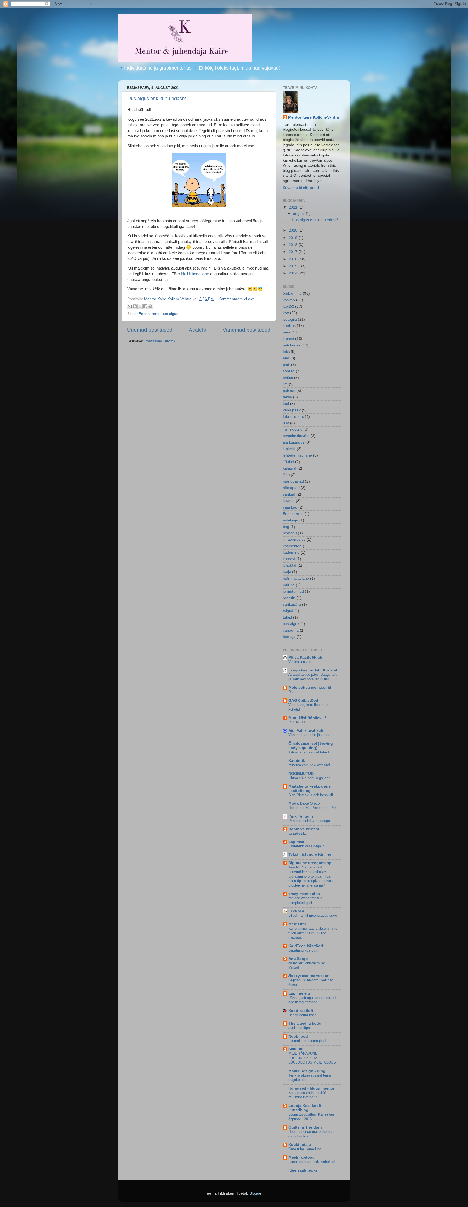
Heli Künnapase (195, 274)
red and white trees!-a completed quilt (305, 900)
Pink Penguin (300, 816)
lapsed (288, 339)
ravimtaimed (293, 591)
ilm (285, 384)
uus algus (170, 314)
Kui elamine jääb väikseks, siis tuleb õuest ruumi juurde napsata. (312, 932)
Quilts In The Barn (305, 1127)
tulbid (287, 617)
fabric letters (293, 417)
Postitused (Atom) (159, 341)
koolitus (289, 326)
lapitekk (289, 449)
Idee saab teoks (303, 1170)
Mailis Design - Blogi (307, 1071)
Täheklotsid (293, 429)
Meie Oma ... (299, 924)
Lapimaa (296, 842)
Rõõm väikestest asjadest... (303, 831)
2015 (293, 266)
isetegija (290, 319)
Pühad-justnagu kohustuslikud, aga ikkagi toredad (312, 1000)
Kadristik (296, 761)
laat (286, 423)
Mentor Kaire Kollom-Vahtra (313, 117)
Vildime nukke (299, 662)
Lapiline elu (299, 993)
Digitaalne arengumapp (310, 863)
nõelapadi (291, 488)
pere (287, 332)
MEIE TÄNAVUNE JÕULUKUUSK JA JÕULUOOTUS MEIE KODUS (312, 1057)
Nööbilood (298, 1036)
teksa (287, 397)
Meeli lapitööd (301, 1157)
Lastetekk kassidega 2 (306, 846)
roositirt (289, 598)
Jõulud (288, 462)
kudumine (291, 552)
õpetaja (289, 637)
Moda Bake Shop (304, 803)
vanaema (291, 630)
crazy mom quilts (304, 894)
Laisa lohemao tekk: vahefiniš (311, 1162)
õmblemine (292, 293)
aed (286, 358)
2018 (293, 245)
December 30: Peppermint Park (313, 808)
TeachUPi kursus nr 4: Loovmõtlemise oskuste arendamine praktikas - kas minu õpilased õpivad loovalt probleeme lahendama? (310, 876)
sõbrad (289, 371)
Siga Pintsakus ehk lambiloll (310, 795)
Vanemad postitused (247, 330)
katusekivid (292, 546)
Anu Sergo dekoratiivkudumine (306, 961)
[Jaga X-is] (140, 306)
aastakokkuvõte (296, 436)
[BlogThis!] (135, 306)
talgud (288, 611)
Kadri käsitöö (300, 1011)
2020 (293, 230)
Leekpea (296, 911)
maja (287, 572)
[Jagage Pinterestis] (150, 306)
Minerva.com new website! (309, 765)
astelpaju (290, 520)
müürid (289, 585)
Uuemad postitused (150, 330)
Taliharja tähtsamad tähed (308, 752)
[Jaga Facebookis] (145, 306)
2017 (293, 252)
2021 (293, 207)
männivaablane (296, 578)
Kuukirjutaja (299, 1145)
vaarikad (290, 507)
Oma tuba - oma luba (304, 1149)
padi (286, 365)
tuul (286, 404)
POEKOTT (297, 722)
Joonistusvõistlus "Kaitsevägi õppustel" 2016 (311, 1116)
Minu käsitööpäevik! (307, 718)
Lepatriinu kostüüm (303, 950)
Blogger (255, 1193)
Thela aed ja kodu (304, 1023)
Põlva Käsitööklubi (305, 657)
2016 (293, 259)
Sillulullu (296, 1049)
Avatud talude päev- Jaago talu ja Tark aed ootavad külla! (312, 677)
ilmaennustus (294, 539)
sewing (289, 501)
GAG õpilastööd (303, 700)
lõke (286, 475)
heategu (290, 533)
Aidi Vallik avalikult (305, 731)
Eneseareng (149, 314)
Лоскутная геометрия (308, 976)
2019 (293, 238)
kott (286, 313)
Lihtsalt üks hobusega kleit (309, 778)
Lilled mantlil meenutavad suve (312, 915)
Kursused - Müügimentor (311, 1088)
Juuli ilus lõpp (299, 1028)
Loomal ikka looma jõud (307, 1041)
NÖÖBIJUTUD (301, 774)
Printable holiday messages (310, 821)
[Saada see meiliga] (129, 306)
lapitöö (288, 306)
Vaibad (293, 967)
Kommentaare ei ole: (236, 299)
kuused (289, 559)
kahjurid (289, 468)
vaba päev (292, 410)
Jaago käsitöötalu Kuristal (312, 670)
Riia (291, 692)
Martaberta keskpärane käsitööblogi (309, 788)
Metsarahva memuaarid (309, 688)
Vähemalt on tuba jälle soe (309, 735)
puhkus (289, 391)
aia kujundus (293, 442)
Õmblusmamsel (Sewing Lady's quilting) (310, 746)
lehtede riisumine (297, 455)
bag (286, 527)
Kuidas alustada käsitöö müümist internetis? (307, 1095)
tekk (286, 352)
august (299, 214)
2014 (293, 273)
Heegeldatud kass (302, 1015)
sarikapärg (292, 604)
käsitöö (289, 300)
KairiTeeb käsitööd (305, 946)
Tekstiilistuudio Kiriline (309, 854)
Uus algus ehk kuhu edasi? (156, 98)
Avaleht (197, 330)
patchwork (291, 345)
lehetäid (289, 565)
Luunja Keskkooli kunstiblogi (304, 1108)
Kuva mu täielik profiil (301, 188)
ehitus (288, 378)
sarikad (289, 494)
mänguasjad (293, 481)
